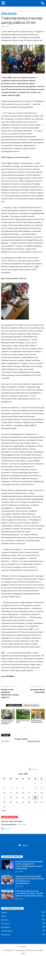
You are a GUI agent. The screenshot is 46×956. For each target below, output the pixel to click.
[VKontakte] (20, 845)
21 (29, 797)
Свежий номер (6, 931)
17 (4, 797)
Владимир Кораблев (9, 824)
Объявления (5, 935)
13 (23, 793)
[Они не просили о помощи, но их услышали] (8, 714)
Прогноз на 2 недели (33, 741)
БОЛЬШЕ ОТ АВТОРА (31, 705)
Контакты (23, 947)
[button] (42, 3)
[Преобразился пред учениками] (38, 714)
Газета (9, 11)
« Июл (3, 811)
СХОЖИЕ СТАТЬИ (14, 705)
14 (29, 793)
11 (11, 793)
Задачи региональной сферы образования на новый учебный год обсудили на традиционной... (29, 879)
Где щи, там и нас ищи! (11, 821)
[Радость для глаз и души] (23, 714)
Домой (3, 11)
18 (11, 797)
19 (17, 797)
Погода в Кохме (21, 739)
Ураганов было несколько (37, 690)
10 (4, 793)
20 (23, 797)
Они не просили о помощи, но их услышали (7, 722)
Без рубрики (5, 927)
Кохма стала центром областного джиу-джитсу (10, 693)
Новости (4, 912)
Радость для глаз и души (23, 721)
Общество (12, 14)
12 (17, 793)
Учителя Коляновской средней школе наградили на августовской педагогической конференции (29, 865)
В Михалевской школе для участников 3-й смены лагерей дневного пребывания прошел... (29, 893)
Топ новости (5, 923)
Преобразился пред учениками (37, 721)
